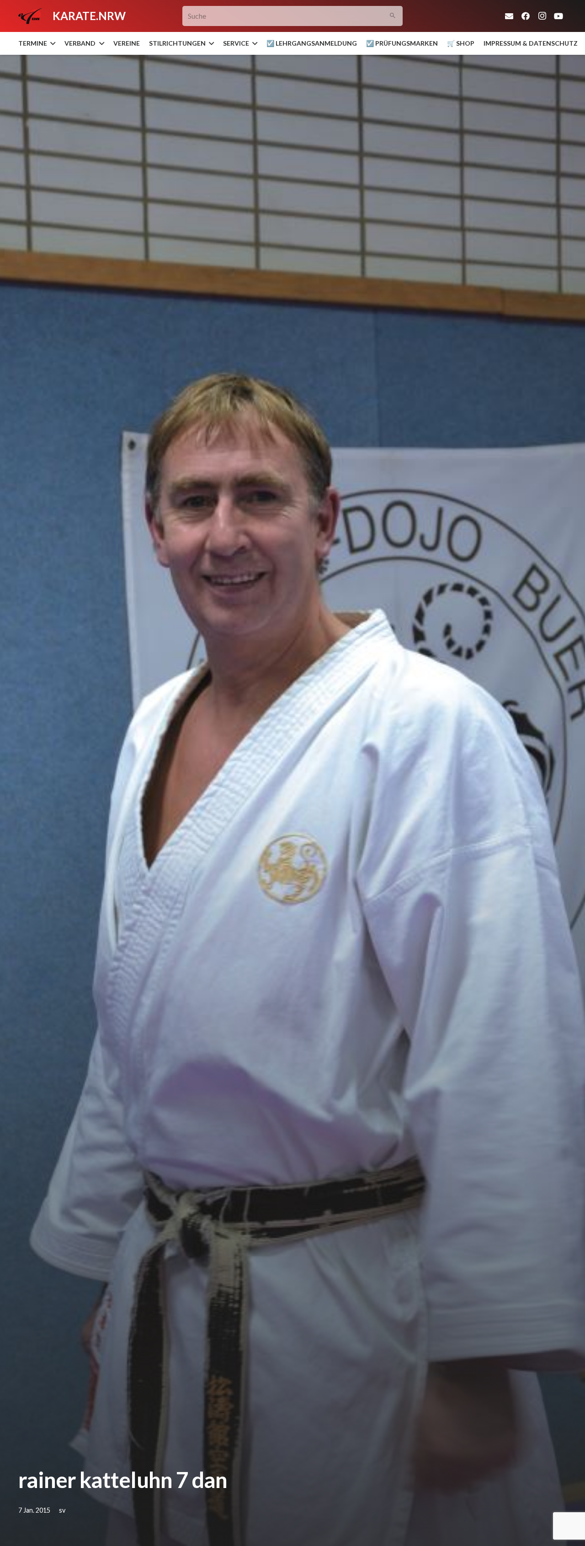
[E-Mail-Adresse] (509, 16)
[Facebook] (525, 16)
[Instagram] (542, 16)
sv (62, 1510)
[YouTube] (558, 16)
